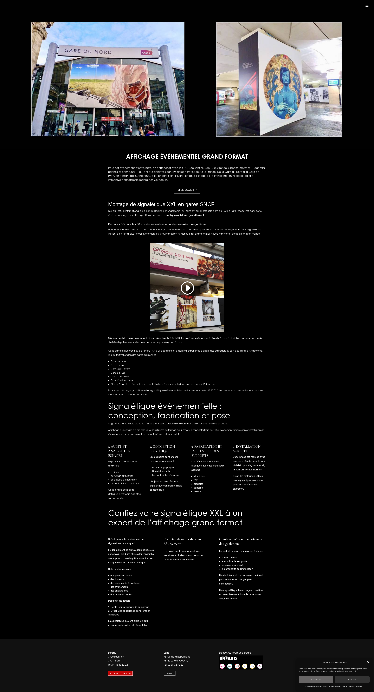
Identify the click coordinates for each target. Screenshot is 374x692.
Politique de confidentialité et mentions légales (342, 686)
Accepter (316, 679)
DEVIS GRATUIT (186, 190)
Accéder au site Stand (120, 673)
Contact (169, 673)
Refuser (352, 679)
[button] (368, 662)
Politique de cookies (313, 686)
